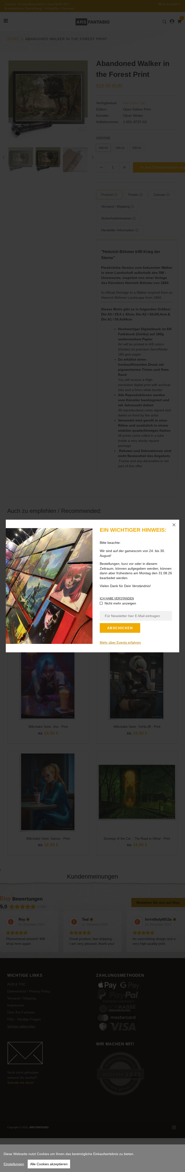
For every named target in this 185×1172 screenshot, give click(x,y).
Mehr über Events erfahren (120, 642)
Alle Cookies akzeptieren (49, 1164)
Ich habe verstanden (117, 598)
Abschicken (120, 628)
